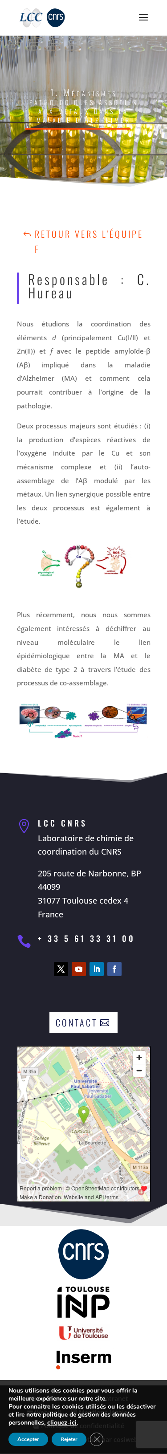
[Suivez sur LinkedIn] (97, 969)
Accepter (28, 1439)
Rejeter (69, 1439)
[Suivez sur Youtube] (79, 969)
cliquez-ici (62, 1423)
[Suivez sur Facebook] (114, 969)
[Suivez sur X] (61, 969)
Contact (77, 1022)
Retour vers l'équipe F (89, 241)
